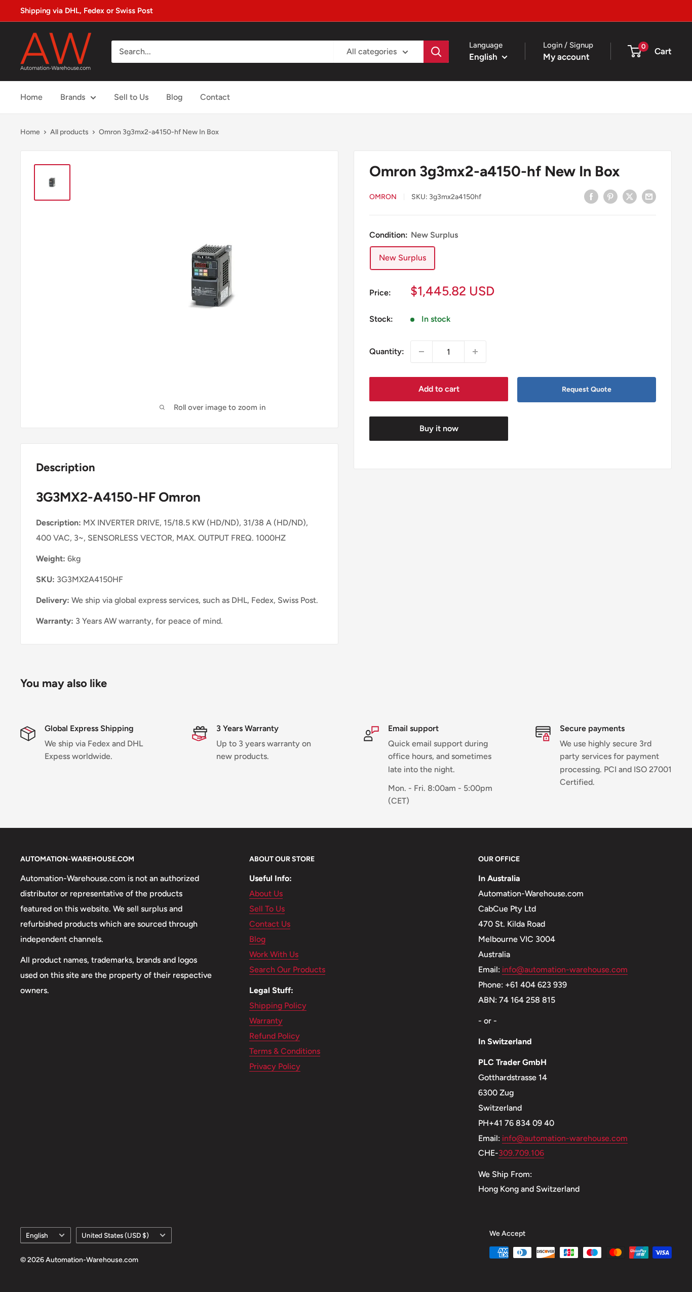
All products (69, 132)
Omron (383, 197)
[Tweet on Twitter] (630, 196)
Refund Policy (274, 1036)
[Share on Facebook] (591, 196)
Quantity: (386, 351)
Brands (72, 97)
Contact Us (269, 924)
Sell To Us (267, 909)
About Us (266, 893)
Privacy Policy (274, 1066)
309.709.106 (521, 1153)
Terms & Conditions (284, 1051)
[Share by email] (649, 196)
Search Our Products (287, 969)
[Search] (436, 52)
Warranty (266, 1020)
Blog (174, 97)
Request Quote (586, 389)
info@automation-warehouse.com (565, 969)
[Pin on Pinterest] (610, 196)
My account (566, 57)
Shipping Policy (277, 1005)
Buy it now (438, 428)
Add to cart (438, 389)
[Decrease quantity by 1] (421, 351)
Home (31, 97)
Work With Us (273, 954)
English (37, 1235)
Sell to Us (131, 97)
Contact (215, 97)
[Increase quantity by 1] (475, 351)
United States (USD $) (115, 1235)
